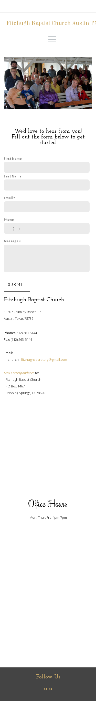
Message (11, 241)
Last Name (13, 176)
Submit (17, 285)
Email (9, 198)
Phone (9, 219)
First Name (13, 158)
